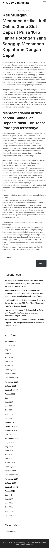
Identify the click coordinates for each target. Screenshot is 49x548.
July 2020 (9, 446)
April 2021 (8, 410)
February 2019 (10, 515)
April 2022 (9, 362)
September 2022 (11, 341)
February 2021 (10, 418)
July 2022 (8, 349)
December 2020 (11, 426)
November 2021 (11, 382)
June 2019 (9, 499)
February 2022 (10, 370)
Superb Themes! (26, 545)
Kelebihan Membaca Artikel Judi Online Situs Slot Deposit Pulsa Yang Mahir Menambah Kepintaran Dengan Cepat (24, 323)
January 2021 (10, 422)
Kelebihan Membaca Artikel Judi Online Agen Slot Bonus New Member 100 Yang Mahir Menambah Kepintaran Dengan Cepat (25, 303)
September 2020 (12, 438)
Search (8, 257)
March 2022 (10, 366)
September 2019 (11, 487)
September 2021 (11, 390)
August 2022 (10, 345)
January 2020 (10, 471)
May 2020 (9, 454)
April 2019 (9, 507)
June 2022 (9, 353)
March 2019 (9, 511)
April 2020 (9, 459)
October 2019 (10, 483)
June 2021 (9, 402)
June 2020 (9, 450)
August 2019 (10, 491)
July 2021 (8, 398)
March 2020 (10, 463)
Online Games (10, 531)
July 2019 (8, 495)
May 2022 (9, 357)
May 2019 (9, 503)
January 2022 (10, 374)
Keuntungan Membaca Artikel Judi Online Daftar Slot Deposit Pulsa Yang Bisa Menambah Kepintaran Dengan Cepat (24, 313)
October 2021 (10, 386)
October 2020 (10, 434)
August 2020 (10, 442)
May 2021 (8, 406)
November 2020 (11, 430)
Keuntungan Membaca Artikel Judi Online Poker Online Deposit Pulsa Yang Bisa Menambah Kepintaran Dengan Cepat (24, 284)
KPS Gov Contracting (15, 2)
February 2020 (11, 467)
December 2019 (11, 475)
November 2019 (11, 479)
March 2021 (9, 414)
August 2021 (10, 394)
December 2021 (11, 378)
